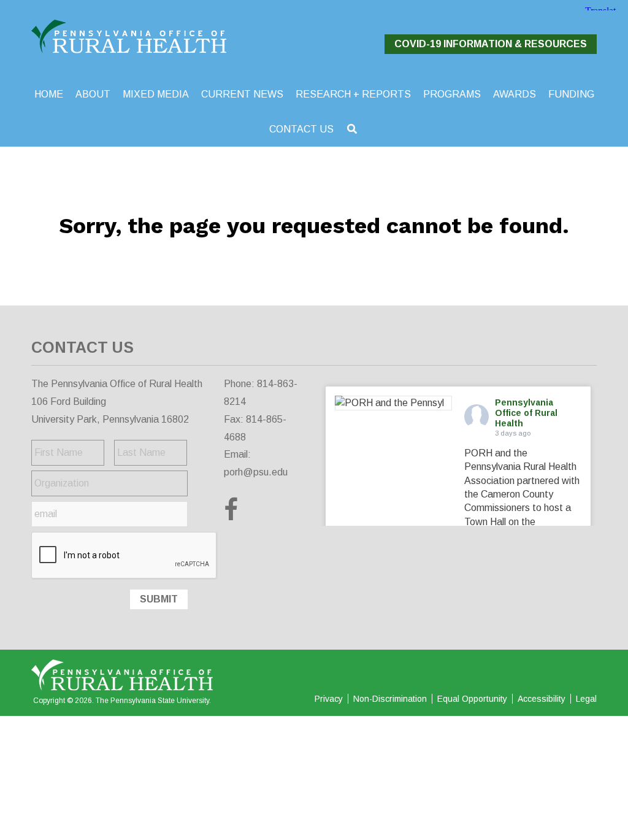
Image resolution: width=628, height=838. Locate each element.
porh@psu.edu (256, 472)
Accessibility (541, 699)
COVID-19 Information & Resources (490, 44)
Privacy (329, 699)
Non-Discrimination (390, 699)
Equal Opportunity (472, 699)
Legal (586, 699)
